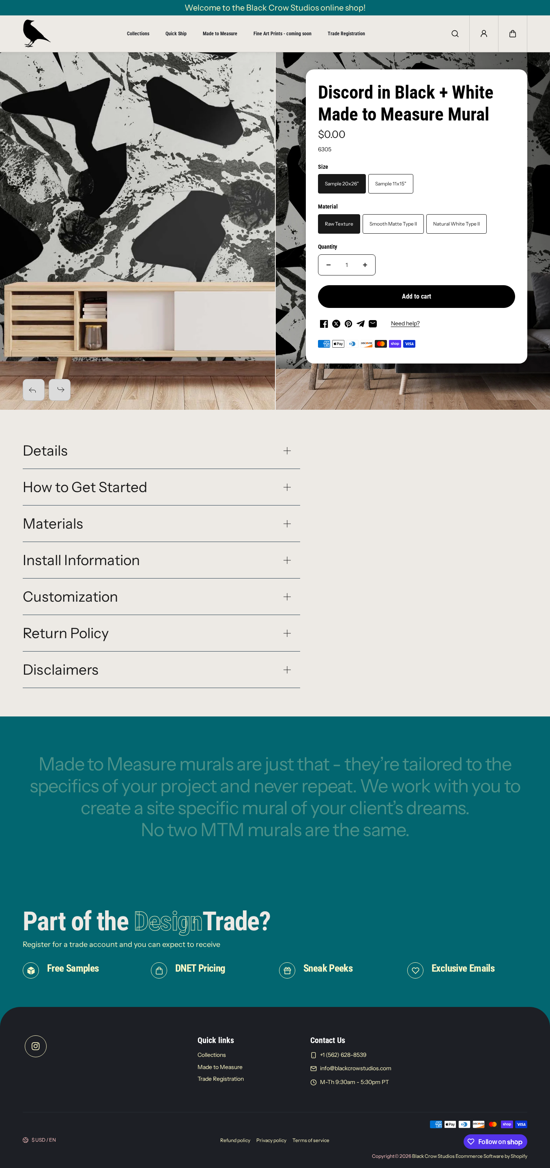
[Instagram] (36, 1046)
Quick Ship (176, 34)
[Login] (484, 34)
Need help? (405, 323)
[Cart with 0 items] (513, 34)
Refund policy (235, 1140)
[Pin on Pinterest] (348, 324)
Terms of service (310, 1140)
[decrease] (328, 265)
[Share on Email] (373, 324)
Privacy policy (271, 1140)
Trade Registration (346, 34)
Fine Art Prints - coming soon (283, 34)
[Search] (455, 34)
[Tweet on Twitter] (336, 324)
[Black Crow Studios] (37, 33)
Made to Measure (220, 34)
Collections (138, 34)
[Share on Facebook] (324, 324)
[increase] (365, 265)
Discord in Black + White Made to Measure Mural (406, 103)
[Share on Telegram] (360, 324)
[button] (513, 34)
